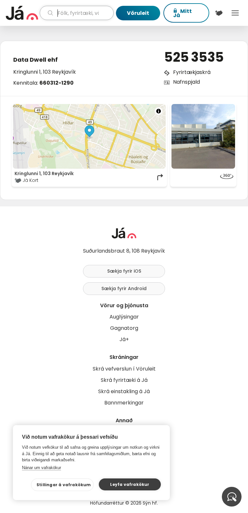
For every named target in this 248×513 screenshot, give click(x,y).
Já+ (124, 339)
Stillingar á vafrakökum (63, 484)
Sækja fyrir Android (124, 288)
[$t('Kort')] (219, 13)
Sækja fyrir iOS (124, 271)
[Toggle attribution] (158, 111)
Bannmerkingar (124, 402)
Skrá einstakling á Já (124, 391)
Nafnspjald (186, 82)
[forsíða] (22, 13)
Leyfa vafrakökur (129, 484)
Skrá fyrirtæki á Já (124, 380)
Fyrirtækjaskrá (192, 72)
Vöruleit (138, 13)
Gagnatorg (124, 328)
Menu (235, 13)
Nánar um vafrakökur (41, 467)
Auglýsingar (124, 316)
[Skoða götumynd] (203, 177)
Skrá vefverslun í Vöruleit (124, 368)
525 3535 (194, 57)
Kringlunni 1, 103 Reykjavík (44, 72)
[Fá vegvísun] (160, 177)
